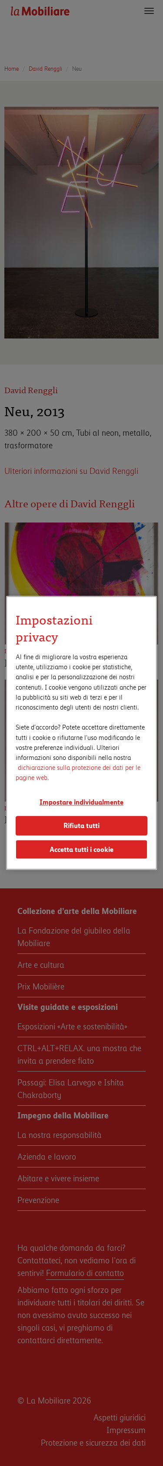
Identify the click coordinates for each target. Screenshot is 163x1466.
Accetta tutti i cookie (81, 849)
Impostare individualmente (81, 802)
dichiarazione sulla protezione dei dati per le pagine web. (78, 772)
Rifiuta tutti (81, 825)
